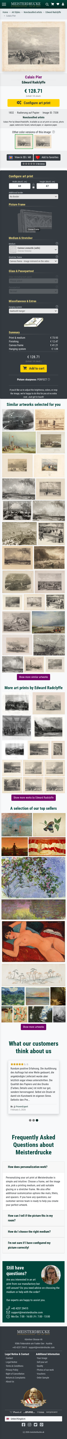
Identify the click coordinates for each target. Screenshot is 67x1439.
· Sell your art (41, 1362)
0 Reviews (40, 164)
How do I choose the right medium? (29, 1231)
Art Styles (16, 12)
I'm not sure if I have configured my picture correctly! (29, 1245)
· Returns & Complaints (15, 1377)
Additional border (16, 192)
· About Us (9, 1381)
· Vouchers (40, 1373)
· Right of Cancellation (14, 1373)
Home (5, 12)
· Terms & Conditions (14, 1366)
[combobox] (33, 196)
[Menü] (4, 4)
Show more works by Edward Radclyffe (33, 797)
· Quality (39, 1366)
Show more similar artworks (33, 677)
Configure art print (35, 103)
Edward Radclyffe (53, 12)
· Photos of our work (45, 1370)
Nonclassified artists (33, 12)
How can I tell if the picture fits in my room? (30, 1218)
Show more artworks (33, 1026)
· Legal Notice (11, 1362)
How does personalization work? (27, 1167)
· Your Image (41, 1358)
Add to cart (35, 368)
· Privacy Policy (11, 1370)
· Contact (9, 1358)
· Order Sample (42, 1377)
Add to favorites (49, 157)
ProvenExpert (22, 1106)
